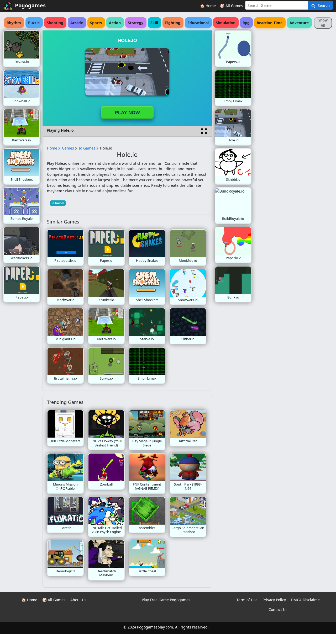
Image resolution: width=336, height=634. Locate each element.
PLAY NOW (127, 112)
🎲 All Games (231, 5)
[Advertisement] (293, 109)
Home (52, 148)
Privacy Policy (274, 599)
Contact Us (278, 609)
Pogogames (30, 5)
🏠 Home (208, 5)
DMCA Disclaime (305, 599)
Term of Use (247, 599)
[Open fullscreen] (204, 131)
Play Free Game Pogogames (166, 599)
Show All (323, 23)
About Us (78, 599)
